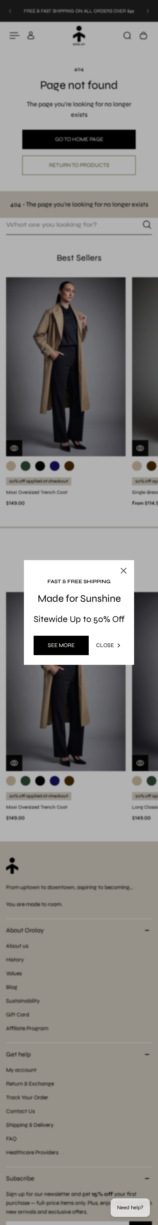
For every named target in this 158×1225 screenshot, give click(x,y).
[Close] (123, 570)
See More (61, 645)
